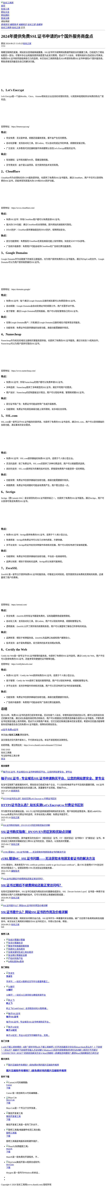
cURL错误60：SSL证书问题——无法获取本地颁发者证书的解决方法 (48, 858)
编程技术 (15, 871)
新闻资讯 (15, 791)
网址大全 (5, 12)
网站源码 (5, 15)
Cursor (9, 1085)
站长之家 (16, 27)
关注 (3, 759)
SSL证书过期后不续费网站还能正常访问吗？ (31, 885)
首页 (3, 6)
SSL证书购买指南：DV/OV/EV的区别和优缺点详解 (36, 831)
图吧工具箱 (11, 1133)
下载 (8, 1088)
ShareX (9, 1149)
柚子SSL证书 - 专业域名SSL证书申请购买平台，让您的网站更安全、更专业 (52, 778)
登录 (3, 18)
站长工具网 (6, 27)
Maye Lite (10, 1100)
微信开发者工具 (13, 1116)
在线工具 (5, 9)
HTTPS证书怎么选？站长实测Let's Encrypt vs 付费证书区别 (42, 805)
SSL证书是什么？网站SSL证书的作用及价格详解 (34, 912)
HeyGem (10, 1164)
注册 (7, 18)
